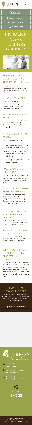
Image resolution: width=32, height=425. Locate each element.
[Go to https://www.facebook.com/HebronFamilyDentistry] (11, 395)
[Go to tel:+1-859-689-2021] (16, 365)
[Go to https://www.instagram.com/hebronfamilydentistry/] (17, 395)
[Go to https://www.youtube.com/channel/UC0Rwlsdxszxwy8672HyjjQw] (20, 395)
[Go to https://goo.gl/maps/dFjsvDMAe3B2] (16, 371)
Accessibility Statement (14, 421)
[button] (16, 12)
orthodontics (21, 85)
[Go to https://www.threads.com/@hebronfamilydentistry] (14, 395)
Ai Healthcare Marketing (18, 419)
